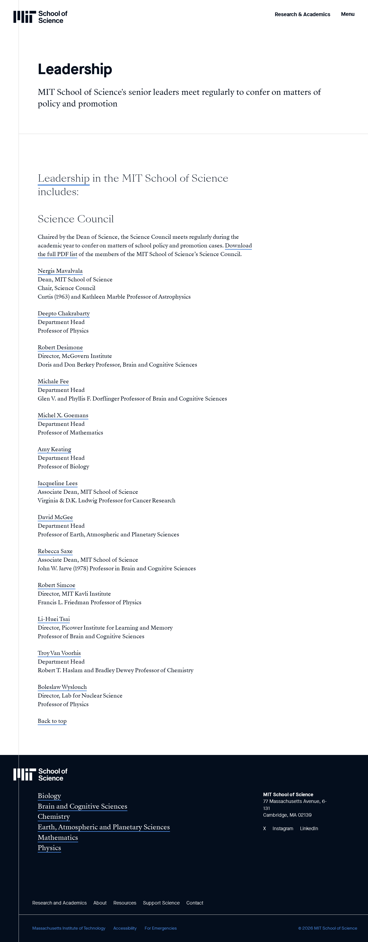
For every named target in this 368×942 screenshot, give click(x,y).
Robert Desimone (60, 347)
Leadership (64, 178)
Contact (194, 903)
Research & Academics (302, 14)
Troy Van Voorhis (59, 653)
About (100, 903)
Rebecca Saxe (55, 551)
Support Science (161, 903)
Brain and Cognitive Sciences (82, 806)
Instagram (283, 828)
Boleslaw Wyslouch (62, 687)
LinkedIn (309, 828)
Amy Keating (54, 449)
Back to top (52, 721)
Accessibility (125, 928)
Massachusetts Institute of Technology (68, 928)
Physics (49, 848)
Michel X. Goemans (63, 415)
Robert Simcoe (56, 585)
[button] (347, 10)
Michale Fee (53, 381)
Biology (49, 795)
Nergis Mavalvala (60, 271)
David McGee (55, 517)
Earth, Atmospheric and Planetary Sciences (104, 827)
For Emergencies (161, 928)
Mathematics (58, 837)
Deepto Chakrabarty (64, 313)
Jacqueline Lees (58, 483)
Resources (124, 903)
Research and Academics (59, 903)
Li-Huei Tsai (54, 619)
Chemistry (54, 816)
